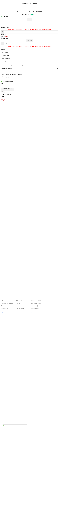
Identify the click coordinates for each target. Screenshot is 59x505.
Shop (29, 19)
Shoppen (29, 40)
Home (2, 74)
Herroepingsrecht (35, 308)
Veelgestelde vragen (36, 303)
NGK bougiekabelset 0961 (6, 94)
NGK (4, 61)
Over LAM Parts (20, 308)
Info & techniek (5, 27)
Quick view (7, 86)
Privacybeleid (4, 308)
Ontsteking (6, 55)
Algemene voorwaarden (7, 303)
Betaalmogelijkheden (36, 306)
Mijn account (19, 300)
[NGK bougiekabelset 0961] (7, 82)
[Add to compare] (3, 86)
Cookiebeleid (4, 306)
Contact (3, 300)
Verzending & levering (36, 300)
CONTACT (4, 8)
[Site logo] (4, 16)
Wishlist (18, 303)
